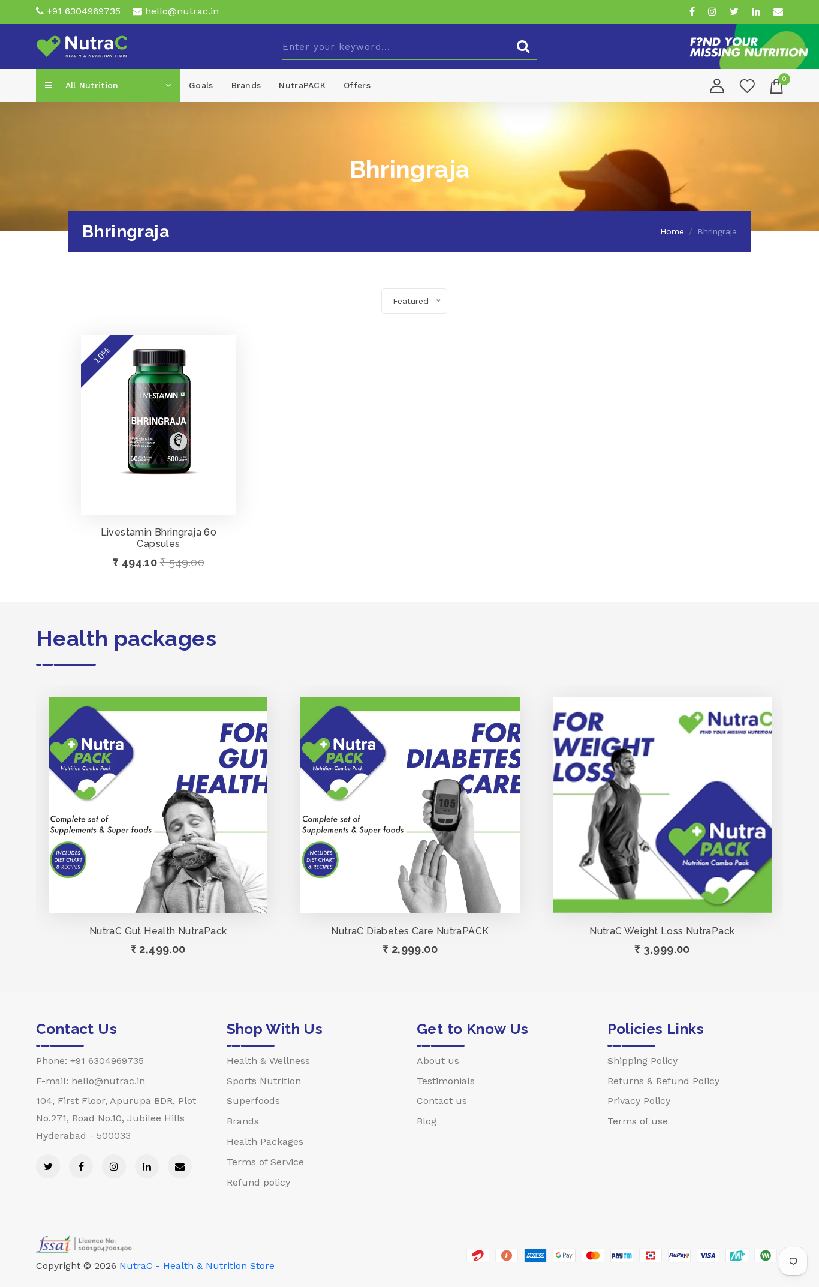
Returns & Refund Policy (663, 1081)
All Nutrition (90, 85)
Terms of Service (265, 1162)
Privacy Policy (638, 1100)
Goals (201, 85)
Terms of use (637, 1121)
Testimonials (446, 1081)
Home (672, 231)
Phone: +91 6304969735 (90, 1060)
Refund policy (258, 1182)
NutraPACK (302, 85)
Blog (426, 1121)
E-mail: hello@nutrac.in (90, 1081)
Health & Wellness (268, 1060)
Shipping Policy (642, 1060)
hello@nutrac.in (180, 11)
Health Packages (265, 1141)
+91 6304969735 (82, 11)
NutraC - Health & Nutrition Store (197, 1265)
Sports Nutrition (264, 1081)
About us (438, 1060)
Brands (246, 85)
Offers (357, 85)
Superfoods (253, 1100)
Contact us (442, 1100)
